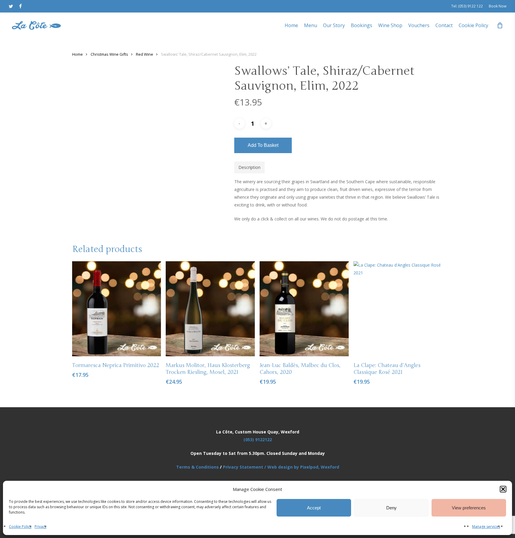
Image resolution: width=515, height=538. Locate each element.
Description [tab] (249, 167)
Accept (314, 507)
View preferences (469, 507)
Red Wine (144, 54)
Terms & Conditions (197, 467)
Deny (391, 507)
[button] (503, 489)
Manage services (486, 526)
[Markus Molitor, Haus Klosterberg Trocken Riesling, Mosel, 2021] (210, 308)
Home (77, 54)
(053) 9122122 (257, 439)
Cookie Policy (20, 526)
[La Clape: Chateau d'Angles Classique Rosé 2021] (398, 308)
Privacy (40, 526)
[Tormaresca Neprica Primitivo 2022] (116, 308)
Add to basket (263, 145)
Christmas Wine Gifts (109, 54)
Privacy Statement (243, 467)
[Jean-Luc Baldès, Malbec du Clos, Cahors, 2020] (304, 308)
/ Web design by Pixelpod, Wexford (301, 467)
